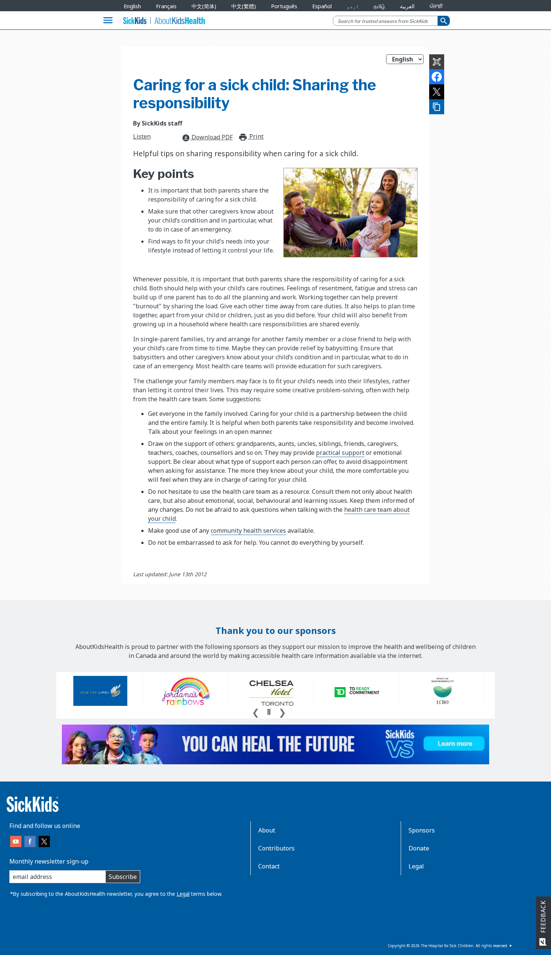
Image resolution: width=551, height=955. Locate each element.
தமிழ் (379, 6)
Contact (269, 866)
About (266, 830)
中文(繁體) (243, 6)
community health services (248, 530)
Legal (183, 893)
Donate (419, 848)
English (132, 6)
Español (322, 6)
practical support (340, 452)
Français (166, 6)
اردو (353, 6)
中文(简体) (204, 6)
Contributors (276, 848)
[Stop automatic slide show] (268, 712)
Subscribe (123, 877)
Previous (255, 711)
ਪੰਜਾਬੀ (436, 6)
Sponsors (422, 830)
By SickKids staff (157, 123)
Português (284, 6)
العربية (407, 6)
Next (282, 711)
